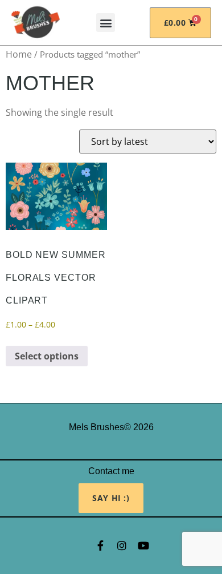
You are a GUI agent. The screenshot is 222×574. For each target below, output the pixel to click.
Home (19, 54)
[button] (105, 22)
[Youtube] (143, 545)
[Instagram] (122, 545)
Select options (47, 356)
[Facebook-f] (100, 545)
